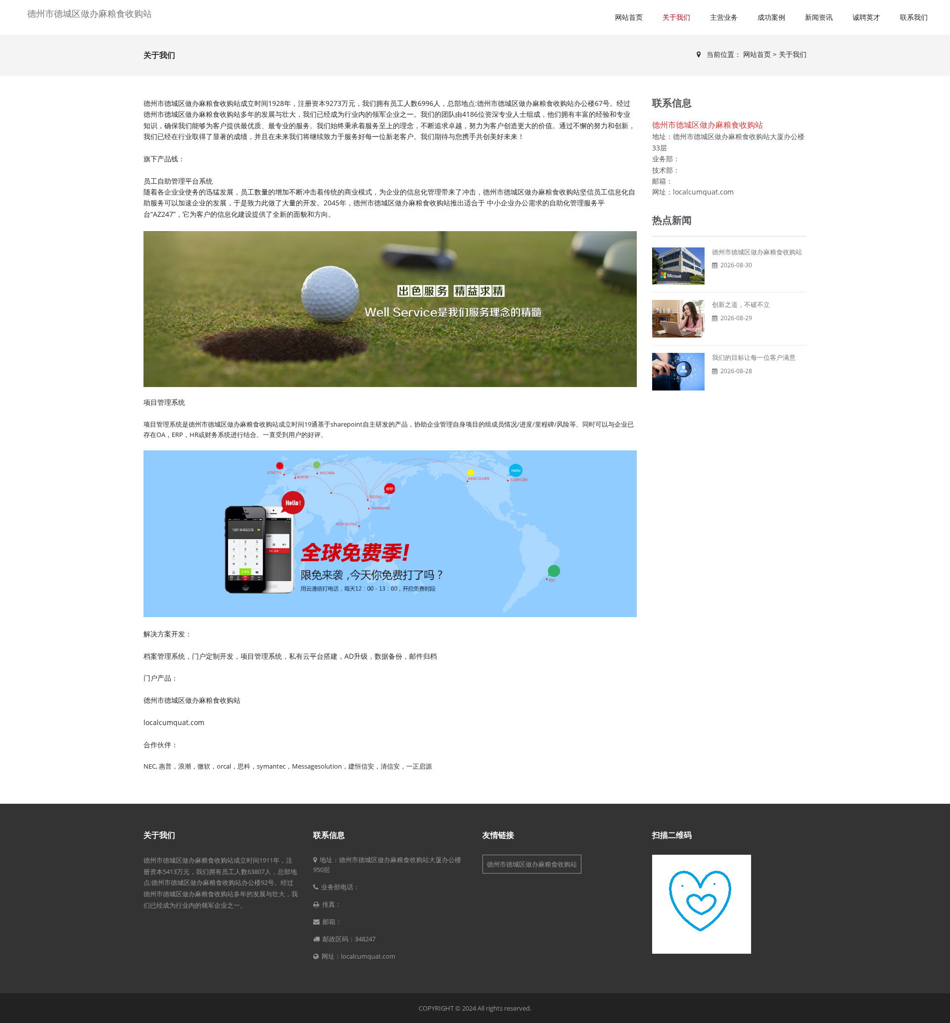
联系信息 (329, 834)
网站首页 (629, 17)
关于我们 (676, 17)
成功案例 (771, 17)
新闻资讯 (819, 17)
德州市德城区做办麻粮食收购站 (89, 13)
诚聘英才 (866, 17)
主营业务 (724, 17)
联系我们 (914, 17)
